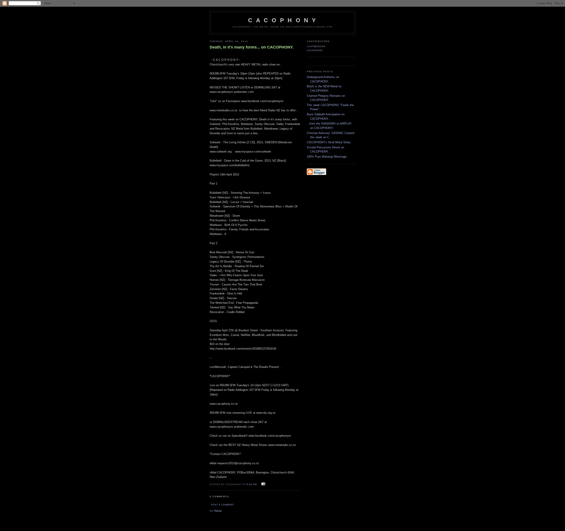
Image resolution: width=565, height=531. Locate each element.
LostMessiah (316, 46)
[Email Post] (262, 484)
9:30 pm (252, 484)
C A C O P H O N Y (282, 20)
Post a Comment (222, 504)
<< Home (216, 510)
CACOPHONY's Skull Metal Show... (330, 142)
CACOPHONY (315, 50)
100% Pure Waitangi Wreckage (327, 156)
